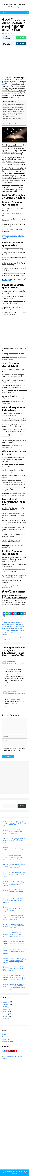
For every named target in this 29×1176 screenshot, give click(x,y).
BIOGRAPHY (6, 1002)
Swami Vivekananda (17, 628)
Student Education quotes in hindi (13, 107)
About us (4, 1034)
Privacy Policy (6, 1039)
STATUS (5, 1019)
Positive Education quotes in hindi (13, 122)
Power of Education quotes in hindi (14, 111)
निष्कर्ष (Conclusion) (10, 124)
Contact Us (5, 1037)
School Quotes (6, 628)
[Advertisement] (14, 61)
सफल (21, 145)
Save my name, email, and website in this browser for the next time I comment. (14, 750)
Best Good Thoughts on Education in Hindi (14, 105)
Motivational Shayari (13, 624)
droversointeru (11, 661)
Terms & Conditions (8, 1041)
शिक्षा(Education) (7, 85)
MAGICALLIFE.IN (14, 4)
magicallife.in (12, 692)
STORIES (5, 1021)
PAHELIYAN (6, 1011)
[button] (27, 12)
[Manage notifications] (25, 1173)
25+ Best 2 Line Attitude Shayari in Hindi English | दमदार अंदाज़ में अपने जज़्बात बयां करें (14, 633)
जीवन (4, 161)
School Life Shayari (19, 626)
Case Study (6, 1004)
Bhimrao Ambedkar (10, 622)
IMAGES (5, 1009)
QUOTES (6, 620)
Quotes (12, 626)
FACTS (5, 1007)
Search (5, 803)
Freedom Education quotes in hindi (13, 109)
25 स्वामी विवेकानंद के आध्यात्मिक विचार (12, 446)
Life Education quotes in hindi (12, 116)
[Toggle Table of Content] (23, 102)
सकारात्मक (5, 92)
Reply (6, 685)
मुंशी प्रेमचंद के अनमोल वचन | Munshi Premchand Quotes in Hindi (14, 494)
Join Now (21, 38)
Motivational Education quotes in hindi (13, 119)
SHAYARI (5, 1016)
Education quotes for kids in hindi (13, 115)
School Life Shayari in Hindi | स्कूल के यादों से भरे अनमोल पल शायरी (13, 236)
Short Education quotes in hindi (13, 113)
